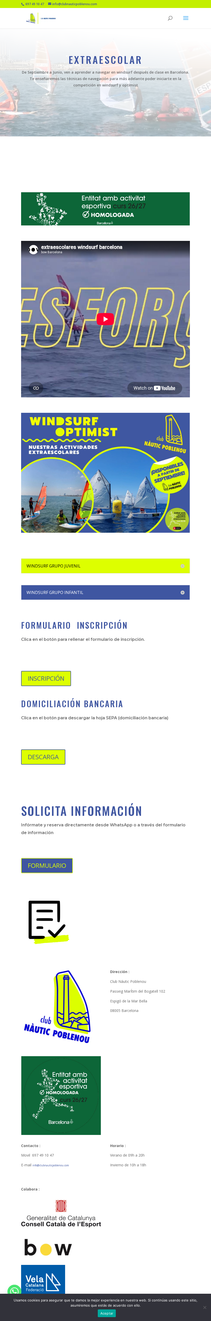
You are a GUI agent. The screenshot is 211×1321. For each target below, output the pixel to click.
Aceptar (106, 1313)
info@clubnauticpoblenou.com (50, 1165)
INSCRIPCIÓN (46, 678)
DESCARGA (43, 757)
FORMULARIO (47, 865)
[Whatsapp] (14, 1292)
